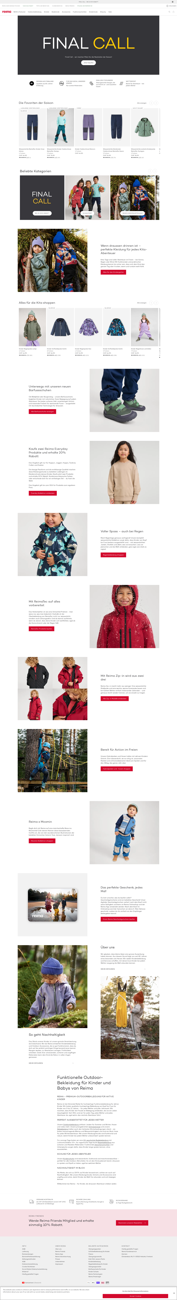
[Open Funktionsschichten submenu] (87, 11)
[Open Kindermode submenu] (98, 11)
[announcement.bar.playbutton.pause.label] (173, 2)
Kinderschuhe (68, 1159)
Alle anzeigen (141, 103)
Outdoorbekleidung (71, 1125)
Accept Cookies (135, 1296)
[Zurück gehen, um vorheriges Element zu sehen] (151, 103)
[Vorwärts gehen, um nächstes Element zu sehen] (156, 103)
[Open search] (169, 12)
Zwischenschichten (102, 1145)
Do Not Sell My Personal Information (135, 1291)
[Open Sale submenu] (112, 11)
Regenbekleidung (104, 1143)
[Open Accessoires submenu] (70, 11)
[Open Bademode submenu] (59, 11)
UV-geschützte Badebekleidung (96, 1140)
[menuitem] (38, 1249)
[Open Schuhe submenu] (49, 11)
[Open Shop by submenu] (106, 11)
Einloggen (172, 6)
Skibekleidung (62, 1129)
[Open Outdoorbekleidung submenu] (41, 11)
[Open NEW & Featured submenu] (25, 11)
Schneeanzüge (94, 1127)
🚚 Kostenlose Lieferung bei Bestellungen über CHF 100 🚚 (88, 1)
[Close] (174, 1293)
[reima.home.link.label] (6, 12)
